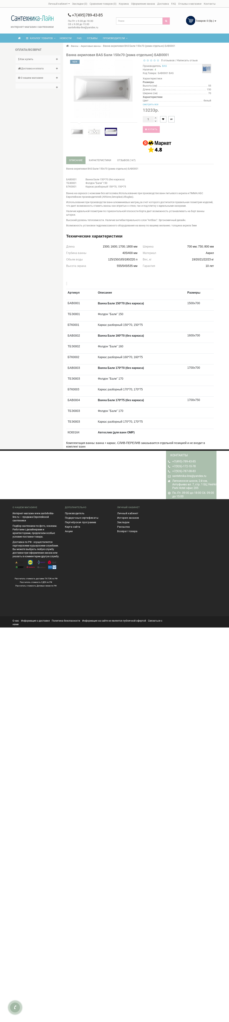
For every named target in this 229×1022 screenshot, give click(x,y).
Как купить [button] (26, 59)
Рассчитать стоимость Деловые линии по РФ (36, 586)
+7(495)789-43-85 (87, 15)
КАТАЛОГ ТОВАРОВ (40, 38)
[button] (38, 86)
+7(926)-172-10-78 (184, 466)
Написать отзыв (187, 60)
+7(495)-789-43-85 (184, 461)
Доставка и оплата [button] (32, 68)
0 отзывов (167, 60)
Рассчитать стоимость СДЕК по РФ (36, 582)
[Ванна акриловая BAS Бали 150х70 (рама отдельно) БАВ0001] (77, 132)
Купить (152, 129)
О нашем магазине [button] (31, 77)
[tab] (38, 59)
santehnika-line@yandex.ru (189, 476)
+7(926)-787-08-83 (184, 471)
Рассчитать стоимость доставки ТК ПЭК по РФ (36, 578)
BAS (164, 66)
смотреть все (150, 104)
